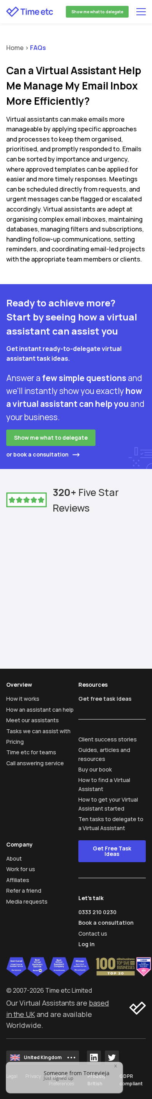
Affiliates (17, 880)
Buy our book (95, 769)
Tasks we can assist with (38, 731)
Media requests (27, 901)
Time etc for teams (31, 752)
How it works (22, 698)
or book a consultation (37, 454)
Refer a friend (23, 890)
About (14, 858)
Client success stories (107, 739)
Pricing (15, 741)
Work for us (20, 869)
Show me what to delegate (97, 11)
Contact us (92, 933)
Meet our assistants (32, 720)
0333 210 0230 (97, 912)
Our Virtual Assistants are (47, 1003)
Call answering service (35, 763)
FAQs (38, 47)
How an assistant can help (40, 709)
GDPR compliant (131, 1080)
